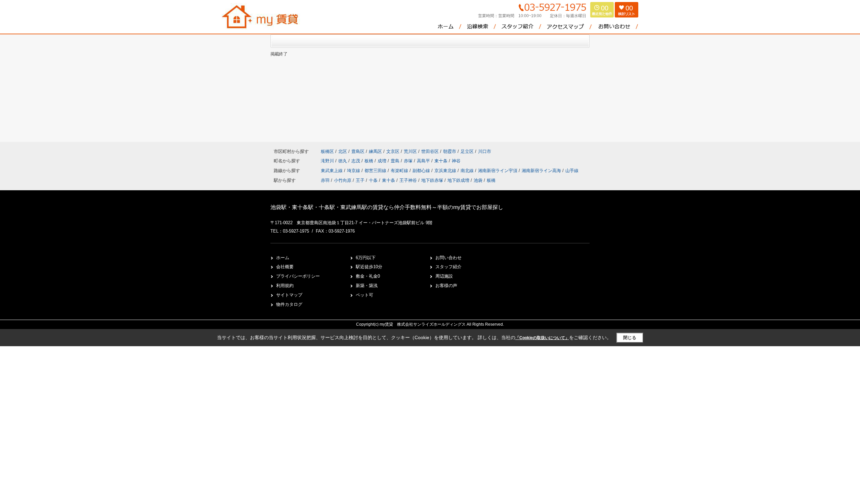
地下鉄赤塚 (432, 180)
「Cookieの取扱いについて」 (542, 337)
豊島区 (357, 151)
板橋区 (327, 151)
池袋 (478, 180)
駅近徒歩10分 (369, 266)
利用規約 (285, 285)
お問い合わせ (448, 257)
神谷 (456, 160)
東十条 (441, 160)
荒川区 (410, 151)
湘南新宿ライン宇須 (498, 170)
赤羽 (325, 180)
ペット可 (364, 294)
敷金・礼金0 (368, 276)
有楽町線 (400, 170)
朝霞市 (449, 151)
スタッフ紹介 (448, 266)
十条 (373, 180)
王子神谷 (408, 180)
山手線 (571, 170)
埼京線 (354, 170)
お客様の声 (446, 285)
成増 (383, 160)
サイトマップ (289, 294)
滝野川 (328, 160)
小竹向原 (342, 180)
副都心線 (422, 170)
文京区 (392, 151)
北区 (342, 151)
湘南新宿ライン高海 (542, 170)
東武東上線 (332, 170)
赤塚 (409, 160)
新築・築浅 (367, 285)
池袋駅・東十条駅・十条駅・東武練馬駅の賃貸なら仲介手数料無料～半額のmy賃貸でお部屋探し (386, 207)
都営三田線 (376, 170)
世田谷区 (430, 151)
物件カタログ (289, 304)
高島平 (424, 160)
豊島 (396, 160)
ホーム (282, 257)
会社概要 (285, 266)
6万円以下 (366, 257)
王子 (360, 180)
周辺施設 (444, 276)
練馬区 (375, 151)
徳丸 (343, 160)
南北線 (468, 170)
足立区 (467, 151)
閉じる (629, 337)
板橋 (369, 160)
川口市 (484, 151)
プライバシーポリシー (298, 276)
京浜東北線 (446, 170)
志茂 (356, 160)
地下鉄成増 (458, 180)
